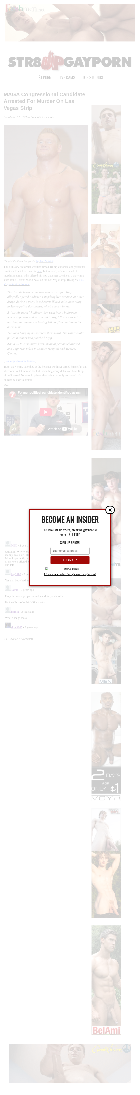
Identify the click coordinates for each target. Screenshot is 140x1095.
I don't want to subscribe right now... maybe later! (70, 574)
